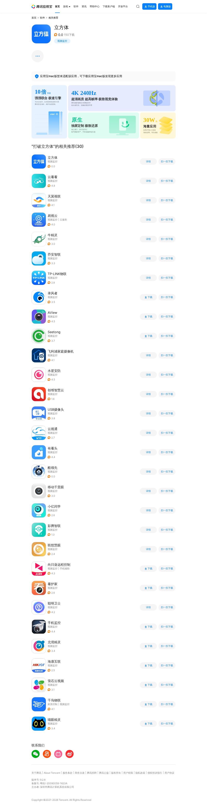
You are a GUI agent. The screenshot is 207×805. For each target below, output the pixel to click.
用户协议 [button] (169, 772)
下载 (150, 297)
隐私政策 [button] (140, 772)
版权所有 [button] (116, 772)
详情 (148, 161)
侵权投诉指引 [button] (155, 772)
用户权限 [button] (128, 772)
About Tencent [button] (52, 772)
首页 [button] (34, 17)
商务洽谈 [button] (79, 772)
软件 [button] (42, 17)
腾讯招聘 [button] (92, 772)
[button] (42, 6)
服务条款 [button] (67, 772)
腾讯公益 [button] (104, 772)
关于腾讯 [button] (36, 772)
